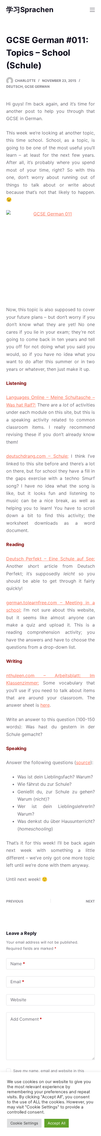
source (83, 762)
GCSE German (37, 86)
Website (18, 999)
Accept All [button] (56, 1123)
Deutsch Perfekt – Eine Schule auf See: (50, 559)
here (45, 705)
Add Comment (26, 1019)
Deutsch (14, 86)
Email (17, 981)
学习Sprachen (30, 9)
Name (17, 963)
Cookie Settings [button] (24, 1123)
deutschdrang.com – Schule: (37, 456)
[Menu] (92, 9)
